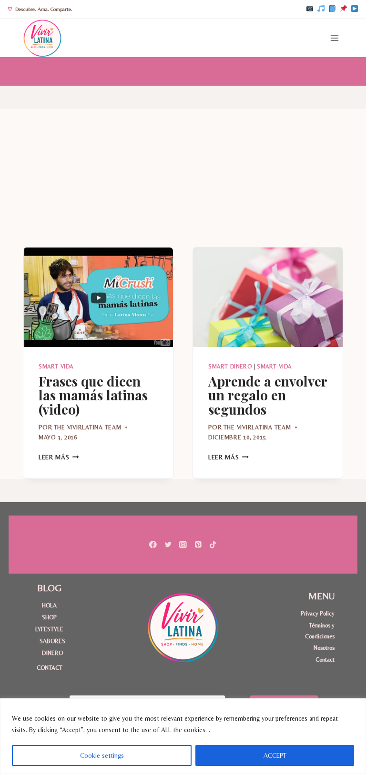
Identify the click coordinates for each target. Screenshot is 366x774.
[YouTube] (354, 9)
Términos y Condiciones (320, 630)
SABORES (52, 641)
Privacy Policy (318, 613)
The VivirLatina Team (88, 427)
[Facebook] (332, 9)
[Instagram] (310, 9)
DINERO (52, 652)
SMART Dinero (230, 366)
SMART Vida (56, 366)
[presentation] (98, 297)
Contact (325, 659)
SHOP (49, 617)
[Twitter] (168, 544)
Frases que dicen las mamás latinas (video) (93, 394)
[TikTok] (321, 9)
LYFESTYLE (49, 629)
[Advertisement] (183, 175)
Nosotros (324, 647)
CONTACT (49, 667)
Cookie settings (102, 755)
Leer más (59, 457)
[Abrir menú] (334, 37)
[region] (183, 736)
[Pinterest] (343, 9)
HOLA (49, 605)
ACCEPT (275, 755)
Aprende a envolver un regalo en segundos (267, 394)
